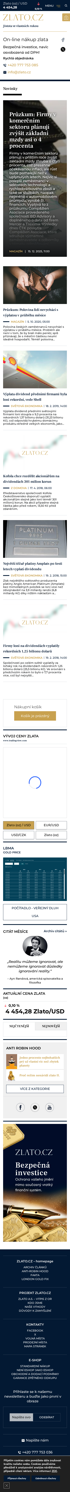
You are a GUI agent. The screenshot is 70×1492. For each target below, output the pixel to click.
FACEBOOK (35, 1330)
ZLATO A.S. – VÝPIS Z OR (35, 1299)
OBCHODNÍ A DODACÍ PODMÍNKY (35, 1374)
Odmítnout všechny (45, 1478)
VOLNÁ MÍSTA (35, 1338)
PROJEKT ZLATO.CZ (35, 1293)
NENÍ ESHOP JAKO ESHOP (35, 1370)
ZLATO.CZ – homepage (35, 1261)
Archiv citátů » (55, 931)
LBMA (12, 850)
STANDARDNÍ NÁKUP (35, 1366)
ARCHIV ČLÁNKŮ (35, 1267)
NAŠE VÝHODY (35, 1307)
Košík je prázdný (35, 716)
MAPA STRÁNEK (35, 1346)
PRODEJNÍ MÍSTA (35, 1342)
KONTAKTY (35, 1324)
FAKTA (35, 1275)
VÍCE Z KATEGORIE (35, 1089)
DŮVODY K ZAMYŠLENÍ (35, 1310)
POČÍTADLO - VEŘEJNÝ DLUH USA (35, 912)
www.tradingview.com (15, 740)
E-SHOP (35, 1360)
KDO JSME (35, 1303)
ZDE (54, 1471)
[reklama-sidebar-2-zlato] (35, 1183)
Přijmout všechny (17, 1478)
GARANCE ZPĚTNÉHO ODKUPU (35, 1378)
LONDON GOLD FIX (35, 1279)
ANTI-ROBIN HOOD (35, 1271)
